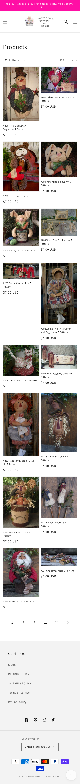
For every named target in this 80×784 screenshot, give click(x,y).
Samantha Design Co (34, 776)
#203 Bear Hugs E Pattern (17, 195)
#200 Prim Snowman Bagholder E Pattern (14, 127)
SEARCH (13, 665)
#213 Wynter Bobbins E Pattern (53, 524)
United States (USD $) (37, 747)
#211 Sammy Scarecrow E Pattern (55, 458)
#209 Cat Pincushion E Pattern (20, 380)
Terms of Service (19, 692)
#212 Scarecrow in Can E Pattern (16, 534)
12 (56, 622)
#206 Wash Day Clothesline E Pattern (56, 242)
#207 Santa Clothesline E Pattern (17, 285)
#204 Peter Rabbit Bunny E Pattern (56, 183)
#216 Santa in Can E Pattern (18, 601)
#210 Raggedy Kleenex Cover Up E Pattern (19, 462)
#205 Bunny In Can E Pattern (19, 250)
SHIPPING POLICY (19, 683)
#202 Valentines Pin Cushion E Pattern (57, 99)
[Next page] (67, 622)
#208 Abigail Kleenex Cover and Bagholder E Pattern (56, 330)
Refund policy (17, 702)
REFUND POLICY (18, 674)
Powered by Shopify (52, 776)
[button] (5, 21)
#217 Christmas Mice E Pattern (57, 570)
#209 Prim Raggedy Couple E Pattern (57, 375)
